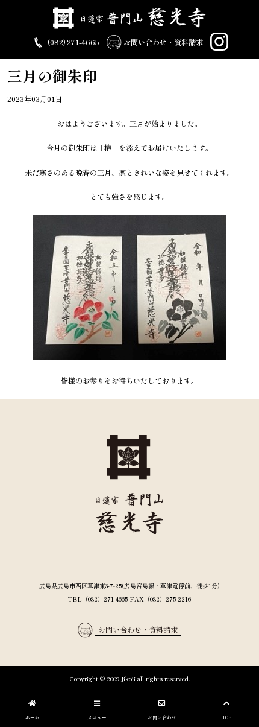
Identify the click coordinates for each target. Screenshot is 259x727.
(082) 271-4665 (72, 42)
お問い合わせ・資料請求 (162, 42)
